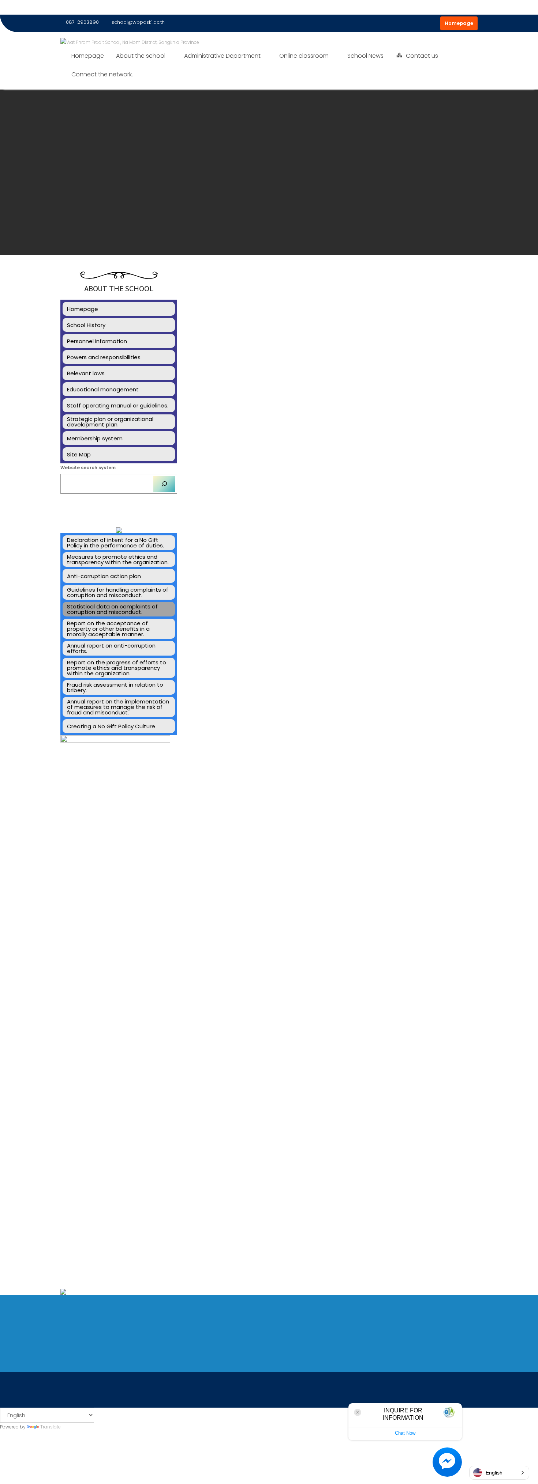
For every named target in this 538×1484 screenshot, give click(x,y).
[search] (164, 484)
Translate (50, 1427)
